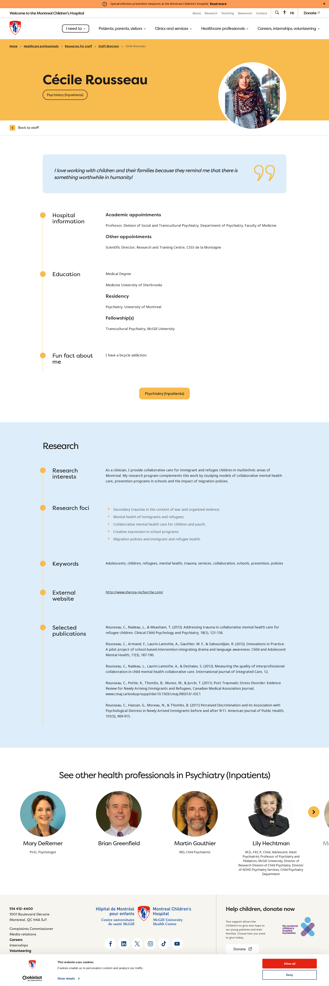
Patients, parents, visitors (121, 28)
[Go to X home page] (137, 943)
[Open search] (277, 13)
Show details (66, 978)
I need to (74, 28)
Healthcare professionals (223, 28)
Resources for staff (78, 46)
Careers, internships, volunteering (287, 28)
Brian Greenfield (119, 843)
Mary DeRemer (42, 843)
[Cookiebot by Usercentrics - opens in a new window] (32, 978)
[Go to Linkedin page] (123, 943)
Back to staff (28, 127)
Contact (261, 13)
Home (14, 46)
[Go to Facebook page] (110, 943)
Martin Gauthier (195, 843)
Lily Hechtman (271, 843)
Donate (310, 12)
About (196, 13)
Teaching (227, 13)
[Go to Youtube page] (177, 943)
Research (211, 13)
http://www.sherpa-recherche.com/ (134, 592)
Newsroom (245, 13)
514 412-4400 (21, 908)
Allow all (289, 963)
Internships (19, 945)
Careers (16, 939)
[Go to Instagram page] (150, 943)
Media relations (23, 934)
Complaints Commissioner (31, 928)
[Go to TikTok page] (163, 943)
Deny (289, 974)
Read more (218, 4)
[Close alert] (324, 4)
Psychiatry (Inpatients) (164, 393)
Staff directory (108, 46)
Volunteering (20, 950)
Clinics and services (172, 28)
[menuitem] (196, 13)
